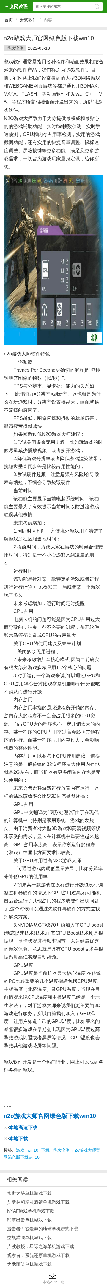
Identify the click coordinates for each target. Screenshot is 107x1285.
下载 (45, 1150)
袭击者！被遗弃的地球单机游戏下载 (42, 1228)
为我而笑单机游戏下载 (29, 1264)
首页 (8, 19)
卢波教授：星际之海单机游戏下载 (40, 1246)
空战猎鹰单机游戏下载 (29, 1237)
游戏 (20, 1150)
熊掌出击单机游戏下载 (29, 1219)
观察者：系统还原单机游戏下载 (38, 1255)
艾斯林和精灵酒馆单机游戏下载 (38, 1202)
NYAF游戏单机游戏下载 (30, 1210)
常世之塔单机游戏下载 (29, 1193)
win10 (32, 1150)
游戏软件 (28, 19)
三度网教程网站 (16, 6)
